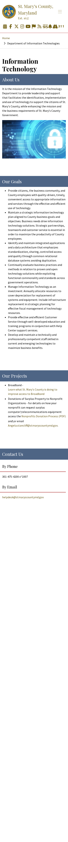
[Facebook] (10, 26)
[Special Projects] (55, 26)
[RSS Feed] (39, 26)
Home (6, 38)
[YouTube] (28, 26)
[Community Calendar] (5, 26)
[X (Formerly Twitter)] (16, 26)
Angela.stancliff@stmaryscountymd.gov (33, 425)
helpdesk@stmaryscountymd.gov (23, 497)
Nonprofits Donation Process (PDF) (43, 416)
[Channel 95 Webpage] (45, 26)
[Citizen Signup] (33, 26)
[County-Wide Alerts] (50, 26)
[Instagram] (22, 26)
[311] (61, 26)
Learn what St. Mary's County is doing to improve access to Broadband (32, 392)
